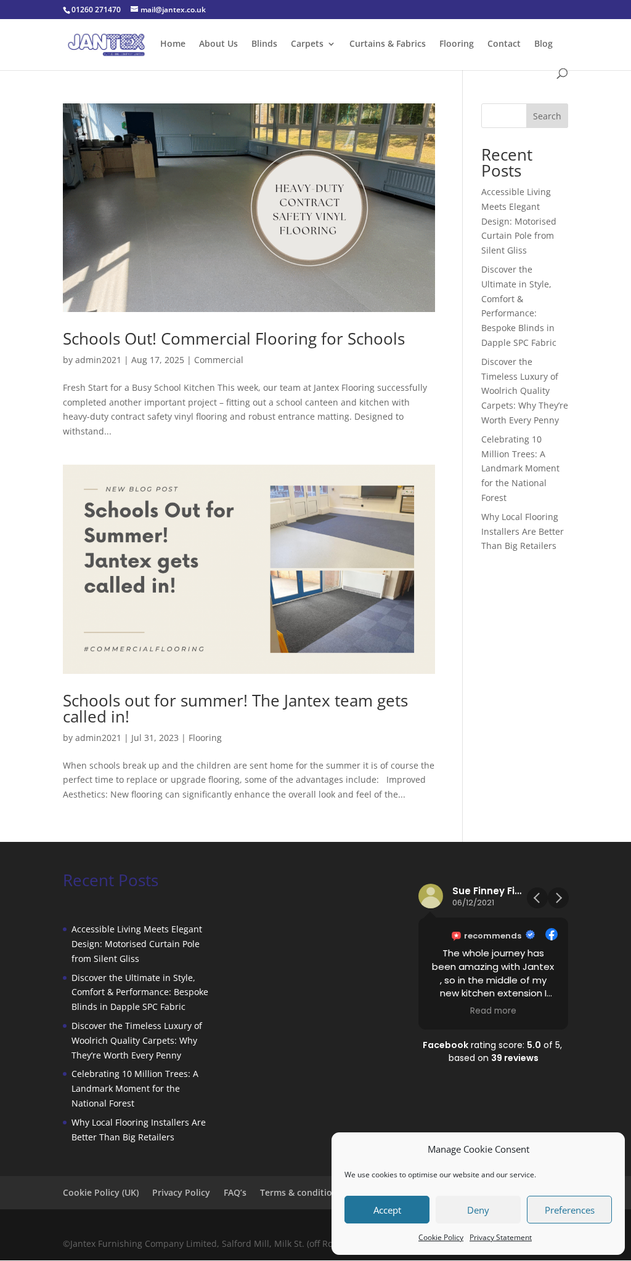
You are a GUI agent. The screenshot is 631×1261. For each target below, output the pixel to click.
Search (547, 116)
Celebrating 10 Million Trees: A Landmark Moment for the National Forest (520, 468)
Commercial (218, 360)
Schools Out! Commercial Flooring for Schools (234, 338)
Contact (504, 44)
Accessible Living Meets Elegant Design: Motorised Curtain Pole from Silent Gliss (518, 221)
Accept (387, 1210)
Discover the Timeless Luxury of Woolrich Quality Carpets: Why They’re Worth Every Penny (524, 391)
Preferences (570, 1210)
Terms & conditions (301, 1192)
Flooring (456, 44)
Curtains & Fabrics (387, 44)
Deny (478, 1210)
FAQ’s (235, 1192)
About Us (218, 44)
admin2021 (98, 360)
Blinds (264, 44)
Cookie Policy (440, 1237)
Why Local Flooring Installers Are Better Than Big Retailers (522, 531)
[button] (558, 898)
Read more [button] (493, 1011)
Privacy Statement (501, 1237)
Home (172, 44)
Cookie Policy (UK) (101, 1192)
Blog (543, 44)
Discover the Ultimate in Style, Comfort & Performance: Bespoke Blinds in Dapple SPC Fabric (139, 992)
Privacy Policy (181, 1192)
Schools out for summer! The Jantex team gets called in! (235, 708)
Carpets (307, 44)
